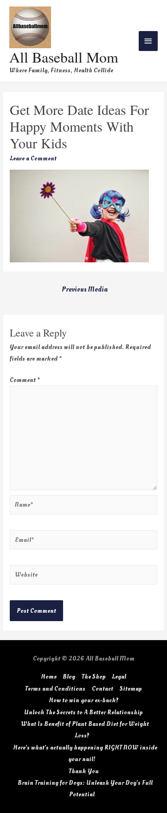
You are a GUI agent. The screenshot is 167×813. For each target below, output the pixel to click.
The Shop (94, 676)
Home (49, 676)
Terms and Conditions (55, 688)
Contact (102, 688)
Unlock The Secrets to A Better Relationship (83, 712)
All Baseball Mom (63, 57)
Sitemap (131, 688)
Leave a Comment (33, 158)
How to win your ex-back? (84, 700)
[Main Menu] (148, 41)
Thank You (84, 771)
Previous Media (85, 289)
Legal (119, 676)
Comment (25, 379)
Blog (69, 676)
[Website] (83, 576)
